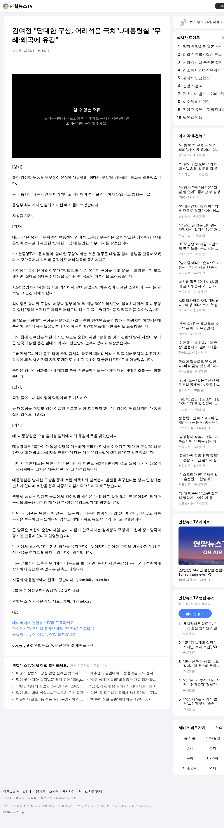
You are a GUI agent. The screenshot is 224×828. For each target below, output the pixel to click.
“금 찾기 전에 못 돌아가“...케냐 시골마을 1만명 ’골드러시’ (124, 686)
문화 (189, 758)
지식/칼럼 (190, 768)
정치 (212, 748)
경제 (189, 748)
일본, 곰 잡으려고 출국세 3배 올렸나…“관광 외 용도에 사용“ (124, 692)
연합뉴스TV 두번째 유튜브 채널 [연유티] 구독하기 (53, 628)
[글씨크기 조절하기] (148, 62)
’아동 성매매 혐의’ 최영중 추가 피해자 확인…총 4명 (124, 679)
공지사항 (68, 791)
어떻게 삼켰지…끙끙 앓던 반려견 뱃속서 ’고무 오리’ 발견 (50, 672)
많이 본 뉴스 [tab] (195, 614)
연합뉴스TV (21, 6)
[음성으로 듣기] (130, 62)
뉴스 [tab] (219, 727)
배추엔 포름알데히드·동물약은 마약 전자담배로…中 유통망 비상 (124, 672)
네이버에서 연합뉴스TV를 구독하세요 (43, 622)
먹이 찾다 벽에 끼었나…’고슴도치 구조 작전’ (50, 692)
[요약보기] (121, 62)
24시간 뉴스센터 (47, 791)
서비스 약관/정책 (90, 791)
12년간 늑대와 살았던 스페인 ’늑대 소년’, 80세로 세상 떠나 (50, 686)
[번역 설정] (139, 62)
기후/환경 (212, 738)
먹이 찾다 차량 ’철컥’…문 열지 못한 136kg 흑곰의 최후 (50, 679)
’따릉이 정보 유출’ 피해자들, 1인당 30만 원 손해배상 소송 (124, 699)
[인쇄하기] (156, 62)
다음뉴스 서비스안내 (17, 791)
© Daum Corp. (14, 812)
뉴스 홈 (190, 738)
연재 (212, 768)
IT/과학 (212, 758)
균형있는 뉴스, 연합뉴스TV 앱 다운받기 (44, 634)
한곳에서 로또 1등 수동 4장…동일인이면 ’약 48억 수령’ (50, 699)
